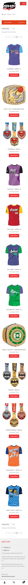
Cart (21, 581)
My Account (4, 582)
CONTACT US (7, 547)
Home (4, 14)
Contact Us (21, 22)
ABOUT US (6, 550)
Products (9, 14)
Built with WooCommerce (8, 576)
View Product (14, 75)
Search (14, 582)
